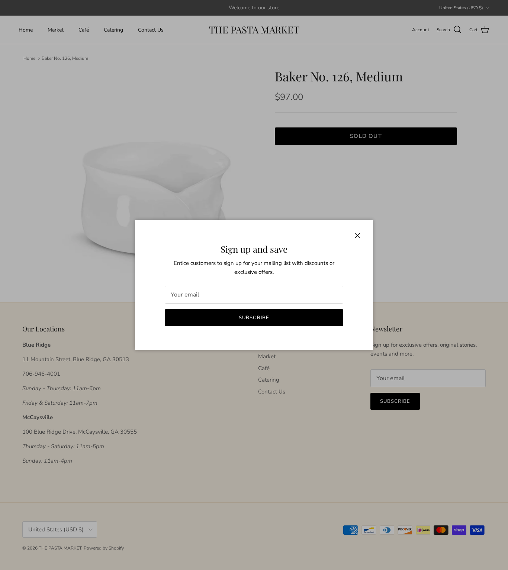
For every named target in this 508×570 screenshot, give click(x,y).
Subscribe (254, 317)
